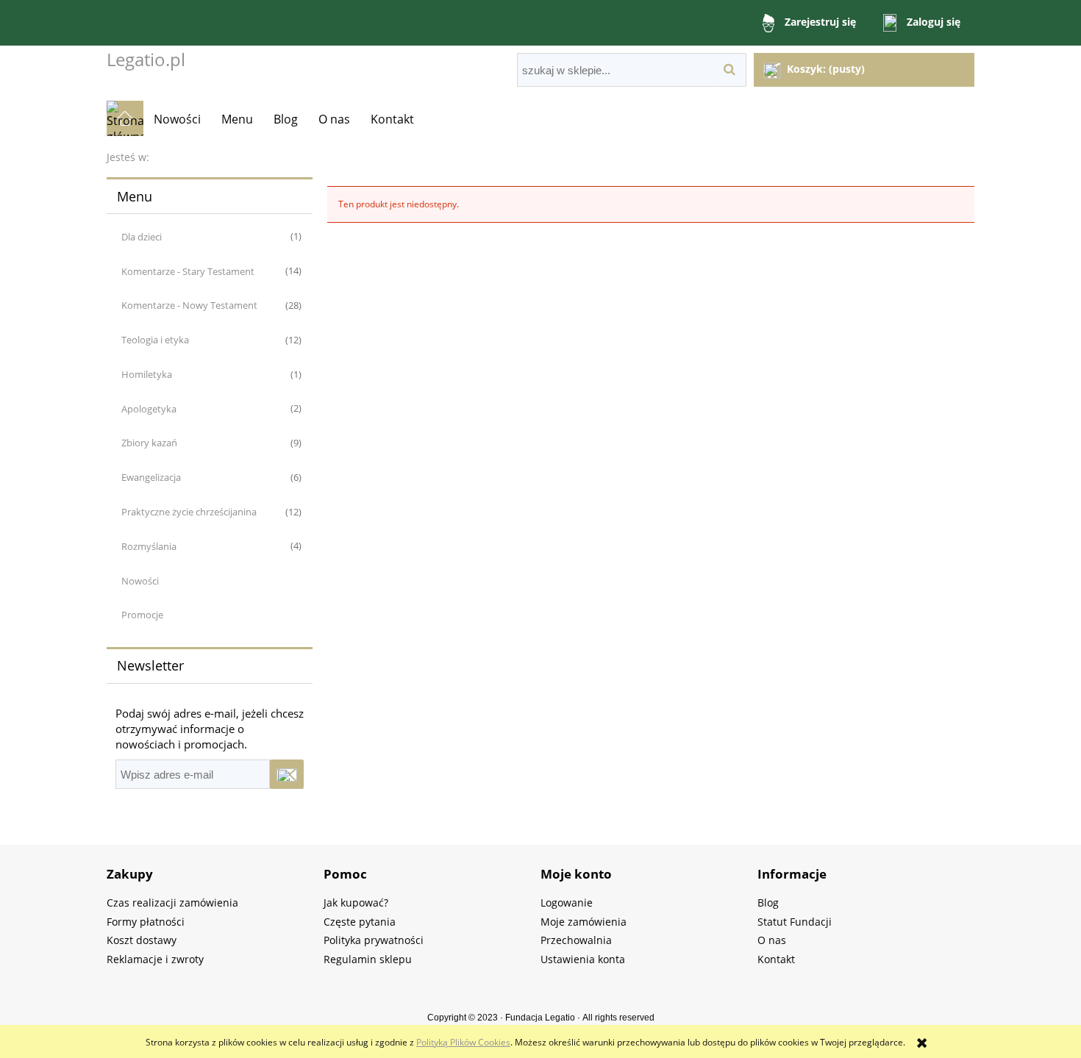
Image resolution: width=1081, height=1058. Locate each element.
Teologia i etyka (155, 339)
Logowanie (566, 902)
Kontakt (776, 959)
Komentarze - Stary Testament (187, 271)
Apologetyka (148, 408)
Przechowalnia (576, 940)
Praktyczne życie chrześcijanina (189, 511)
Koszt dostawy (141, 940)
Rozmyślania (148, 546)
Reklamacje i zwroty (155, 959)
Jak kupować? (356, 902)
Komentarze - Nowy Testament (189, 305)
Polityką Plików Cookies (463, 1042)
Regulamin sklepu (368, 959)
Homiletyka (146, 374)
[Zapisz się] (287, 774)
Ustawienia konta (582, 959)
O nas (771, 940)
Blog (768, 902)
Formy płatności (146, 922)
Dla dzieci (141, 236)
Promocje (142, 614)
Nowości (140, 580)
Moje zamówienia (583, 922)
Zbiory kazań (149, 442)
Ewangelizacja (151, 477)
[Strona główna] (125, 118)
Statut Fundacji (794, 922)
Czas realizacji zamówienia (172, 902)
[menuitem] (177, 119)
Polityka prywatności (374, 940)
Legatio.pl (146, 59)
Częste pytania (360, 922)
